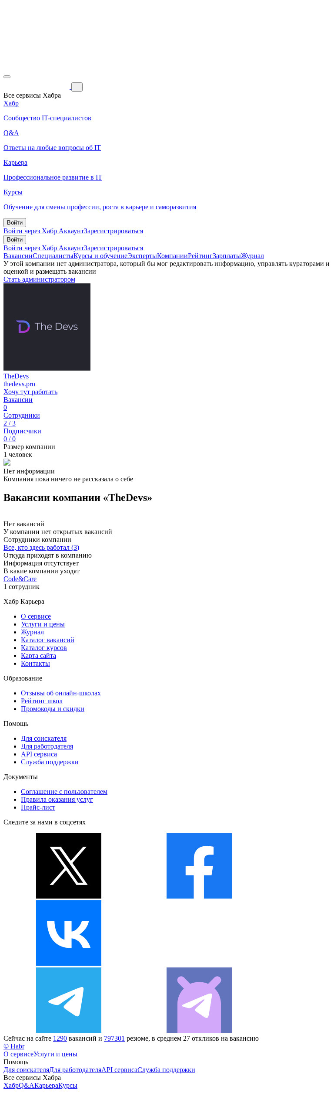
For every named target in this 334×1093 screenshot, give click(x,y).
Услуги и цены (43, 624)
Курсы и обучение (100, 255)
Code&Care (20, 578)
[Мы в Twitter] (68, 896)
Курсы (67, 1085)
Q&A (26, 1085)
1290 (60, 1038)
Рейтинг (200, 255)
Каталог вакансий (47, 640)
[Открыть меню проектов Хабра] (6, 76)
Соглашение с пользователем (64, 791)
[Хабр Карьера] (37, 86)
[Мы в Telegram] (68, 1030)
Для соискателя (44, 738)
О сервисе (36, 616)
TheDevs (16, 376)
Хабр (11, 1085)
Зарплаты (227, 255)
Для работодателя (47, 746)
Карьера (46, 1085)
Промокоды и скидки (52, 708)
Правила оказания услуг (57, 799)
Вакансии (18, 255)
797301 (114, 1038)
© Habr (13, 1046)
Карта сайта (38, 655)
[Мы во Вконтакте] (68, 963)
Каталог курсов (44, 647)
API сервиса (39, 754)
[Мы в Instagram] (199, 963)
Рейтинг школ (42, 701)
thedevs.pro (19, 384)
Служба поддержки (50, 762)
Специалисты (53, 255)
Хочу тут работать (30, 391)
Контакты (35, 663)
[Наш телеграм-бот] (199, 1030)
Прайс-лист (38, 807)
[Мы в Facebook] (199, 896)
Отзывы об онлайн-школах (61, 693)
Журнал (252, 255)
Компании (172, 255)
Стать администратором (39, 279)
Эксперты (142, 255)
